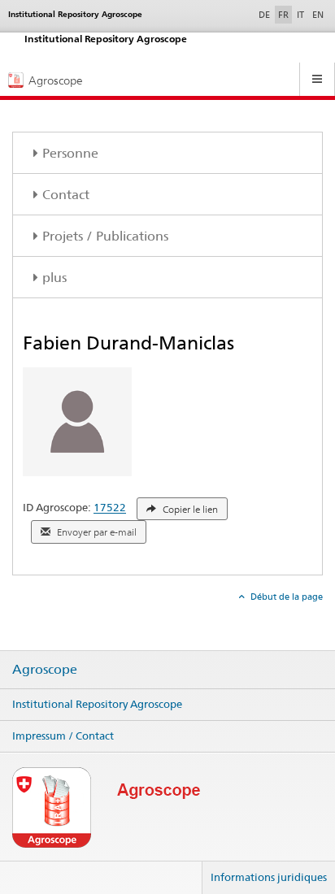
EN (318, 14)
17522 (110, 507)
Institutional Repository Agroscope (97, 703)
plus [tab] (54, 277)
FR (283, 14)
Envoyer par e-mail (95, 532)
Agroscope (44, 669)
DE (266, 14)
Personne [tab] (70, 153)
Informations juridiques (269, 876)
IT (300, 14)
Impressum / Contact (63, 735)
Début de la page (285, 596)
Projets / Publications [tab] (105, 236)
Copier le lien (189, 509)
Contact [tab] (65, 194)
